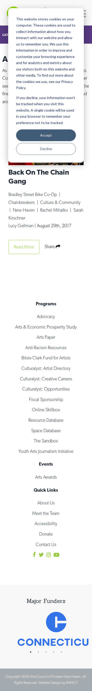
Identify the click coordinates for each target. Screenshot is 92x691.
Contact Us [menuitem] (46, 544)
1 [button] (33, 651)
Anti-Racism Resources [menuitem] (45, 347)
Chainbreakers (22, 202)
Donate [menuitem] (46, 534)
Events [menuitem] (46, 464)
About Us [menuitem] (46, 502)
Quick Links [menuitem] (46, 490)
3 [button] (48, 651)
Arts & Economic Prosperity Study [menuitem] (46, 327)
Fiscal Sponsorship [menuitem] (46, 399)
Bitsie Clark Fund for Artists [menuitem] (46, 357)
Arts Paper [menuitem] (46, 337)
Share (50, 246)
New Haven (24, 210)
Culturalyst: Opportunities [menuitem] (46, 389)
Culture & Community (60, 202)
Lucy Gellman (21, 225)
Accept (46, 135)
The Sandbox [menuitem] (46, 440)
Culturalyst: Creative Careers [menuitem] (46, 378)
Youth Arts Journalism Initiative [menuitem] (45, 451)
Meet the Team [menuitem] (46, 513)
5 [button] (63, 651)
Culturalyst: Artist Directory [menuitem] (46, 368)
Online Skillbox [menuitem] (46, 409)
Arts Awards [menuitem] (46, 477)
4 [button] (56, 651)
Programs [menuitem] (46, 303)
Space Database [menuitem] (46, 430)
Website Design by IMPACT (58, 683)
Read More (24, 246)
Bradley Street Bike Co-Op (33, 194)
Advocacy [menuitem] (46, 316)
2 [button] (40, 651)
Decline (46, 149)
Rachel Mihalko (54, 210)
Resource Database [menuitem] (45, 420)
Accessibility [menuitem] (45, 523)
